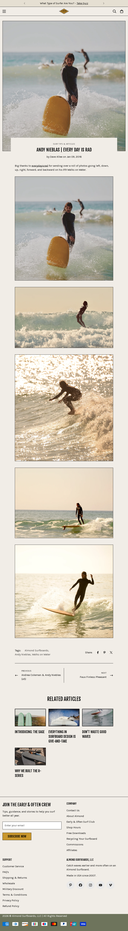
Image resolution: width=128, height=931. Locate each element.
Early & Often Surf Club (80, 821)
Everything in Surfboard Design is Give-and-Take (62, 736)
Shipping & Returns (14, 877)
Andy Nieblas (23, 654)
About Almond (75, 816)
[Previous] (24, 3)
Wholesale (8, 883)
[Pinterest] (104, 652)
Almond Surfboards (36, 650)
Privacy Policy (10, 900)
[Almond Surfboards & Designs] (64, 11)
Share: (88, 652)
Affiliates (71, 850)
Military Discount (13, 889)
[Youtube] (100, 885)
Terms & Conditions (14, 894)
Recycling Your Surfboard (81, 838)
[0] (122, 11)
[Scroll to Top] (121, 913)
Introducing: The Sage (29, 732)
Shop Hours (73, 827)
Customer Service (13, 866)
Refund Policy (10, 906)
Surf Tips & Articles (64, 144)
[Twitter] (111, 652)
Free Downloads (76, 833)
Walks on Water (41, 654)
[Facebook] (98, 652)
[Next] (103, 3)
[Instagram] (90, 885)
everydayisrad (40, 165)
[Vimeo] (110, 885)
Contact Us (73, 810)
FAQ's (5, 872)
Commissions (74, 844)
